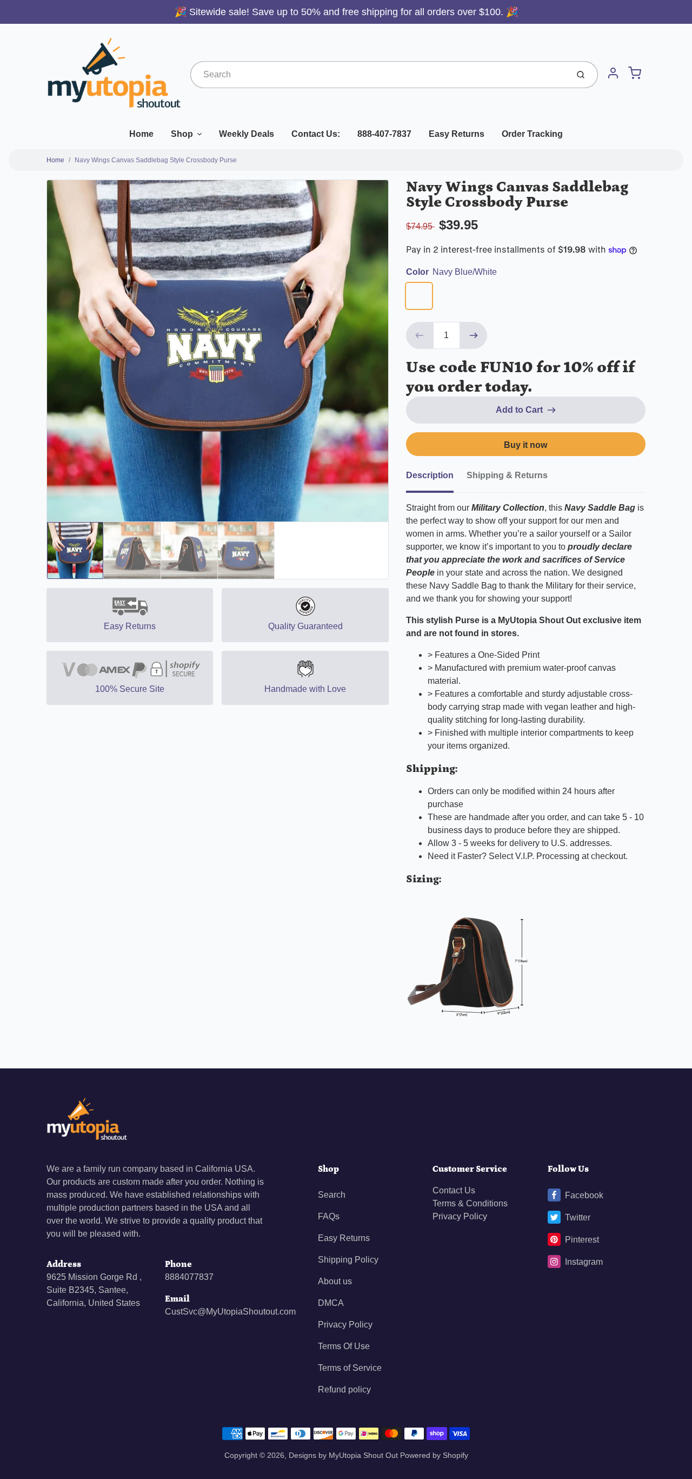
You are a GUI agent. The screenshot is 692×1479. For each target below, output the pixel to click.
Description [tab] (430, 475)
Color (451, 271)
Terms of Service (350, 1367)
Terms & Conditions (470, 1203)
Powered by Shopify (434, 1455)
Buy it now (525, 445)
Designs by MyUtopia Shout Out (343, 1455)
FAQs (329, 1216)
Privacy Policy (345, 1324)
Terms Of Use (344, 1346)
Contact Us (453, 1190)
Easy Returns (456, 133)
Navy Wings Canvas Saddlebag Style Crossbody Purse (156, 160)
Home (141, 133)
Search (331, 1194)
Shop (182, 133)
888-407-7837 (384, 133)
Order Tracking (532, 133)
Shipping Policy (348, 1259)
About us (335, 1281)
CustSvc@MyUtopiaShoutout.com (230, 1311)
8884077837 (189, 1277)
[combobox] (378, 74)
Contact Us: (315, 133)
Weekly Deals (246, 133)
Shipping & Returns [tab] (507, 475)
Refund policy (344, 1389)
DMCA (331, 1303)
